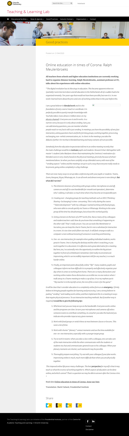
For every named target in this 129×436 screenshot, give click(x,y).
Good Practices (52, 19)
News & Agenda (37, 19)
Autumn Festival (66, 19)
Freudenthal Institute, (53, 419)
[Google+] (58, 405)
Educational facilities (19, 19)
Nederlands (81, 3)
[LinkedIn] (68, 405)
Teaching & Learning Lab (28, 11)
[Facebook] (78, 405)
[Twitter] (48, 405)
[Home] (8, 19)
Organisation (81, 19)
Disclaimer (90, 429)
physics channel (52, 119)
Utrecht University (41, 423)
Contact (93, 19)
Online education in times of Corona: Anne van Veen (77, 382)
